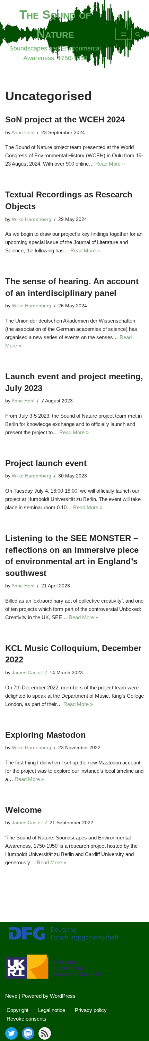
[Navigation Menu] (123, 34)
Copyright (17, 1010)
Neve (11, 996)
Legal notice (51, 1010)
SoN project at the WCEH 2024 (65, 119)
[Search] (137, 34)
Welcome (23, 810)
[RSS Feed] (44, 1033)
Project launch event (46, 463)
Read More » (110, 164)
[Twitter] (11, 1033)
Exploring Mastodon (45, 735)
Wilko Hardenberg (31, 219)
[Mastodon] (28, 1033)
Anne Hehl (22, 132)
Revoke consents (26, 1019)
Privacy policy (91, 1010)
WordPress (63, 996)
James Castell (27, 672)
